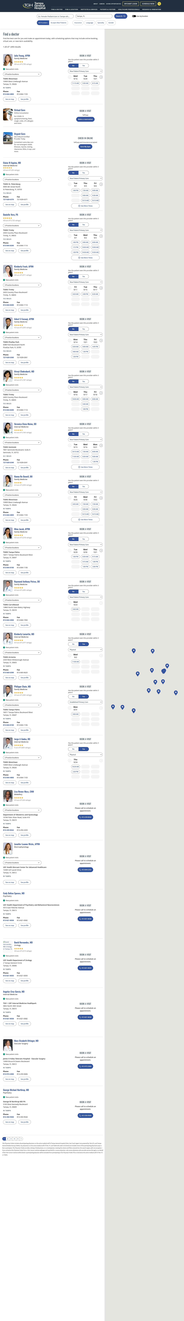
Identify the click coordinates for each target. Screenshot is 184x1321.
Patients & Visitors (107, 9)
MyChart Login (130, 4)
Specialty (101, 23)
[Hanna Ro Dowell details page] (8, 481)
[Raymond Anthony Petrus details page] (8, 586)
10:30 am (85, 252)
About (96, 4)
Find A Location (71, 9)
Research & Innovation (151, 9)
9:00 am (85, 195)
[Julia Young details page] (8, 60)
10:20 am (75, 767)
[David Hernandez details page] (8, 947)
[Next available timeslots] (101, 77)
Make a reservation (85, 119)
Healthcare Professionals (129, 9)
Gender (111, 23)
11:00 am (75, 457)
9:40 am (85, 404)
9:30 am (85, 83)
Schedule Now (148, 4)
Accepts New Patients (58, 23)
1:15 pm (75, 247)
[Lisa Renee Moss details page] (8, 796)
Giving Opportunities (113, 4)
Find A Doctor (56, 9)
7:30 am (85, 190)
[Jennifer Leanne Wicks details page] (8, 848)
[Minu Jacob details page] (8, 533)
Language (89, 23)
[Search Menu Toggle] (159, 3)
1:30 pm (75, 252)
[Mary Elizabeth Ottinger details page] (8, 1045)
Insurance (78, 23)
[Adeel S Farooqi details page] (8, 323)
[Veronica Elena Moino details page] (8, 428)
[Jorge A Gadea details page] (8, 743)
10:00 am (85, 247)
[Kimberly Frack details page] (8, 271)
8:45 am (75, 504)
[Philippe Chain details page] (8, 691)
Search (119, 16)
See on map (9, 99)
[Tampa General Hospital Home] (34, 7)
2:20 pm (75, 772)
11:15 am (75, 83)
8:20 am (75, 294)
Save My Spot (85, 147)
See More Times (87, 206)
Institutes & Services (89, 9)
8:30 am (75, 347)
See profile (24, 99)
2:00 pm (85, 294)
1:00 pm (75, 190)
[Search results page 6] (21, 1139)
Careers (102, 4)
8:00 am (95, 242)
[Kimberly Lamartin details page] (8, 638)
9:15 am (85, 562)
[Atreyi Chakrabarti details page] (8, 376)
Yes (83, 66)
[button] (22, 74)
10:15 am (85, 200)
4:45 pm (95, 347)
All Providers (43, 23)
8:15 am (95, 83)
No (73, 66)
